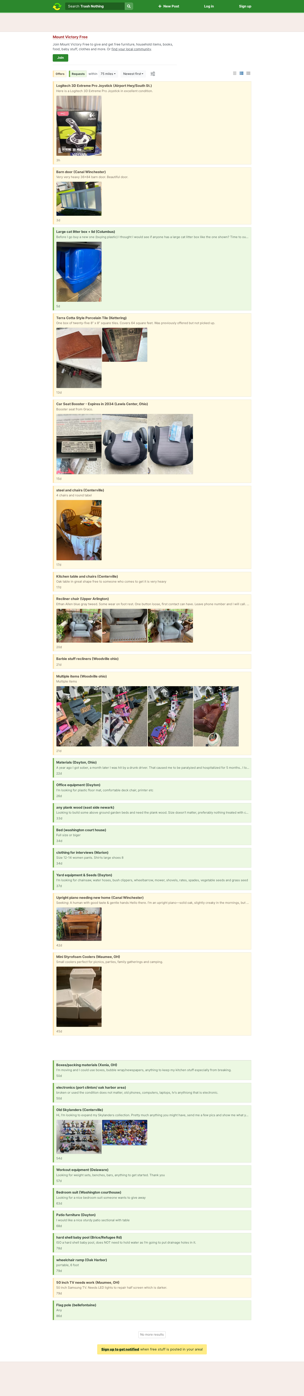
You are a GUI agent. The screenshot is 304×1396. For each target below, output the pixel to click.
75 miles (107, 74)
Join (60, 58)
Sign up (245, 6)
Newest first (132, 74)
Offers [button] (60, 73)
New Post (170, 6)
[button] (70, 37)
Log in (209, 6)
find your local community (131, 49)
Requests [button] (78, 73)
